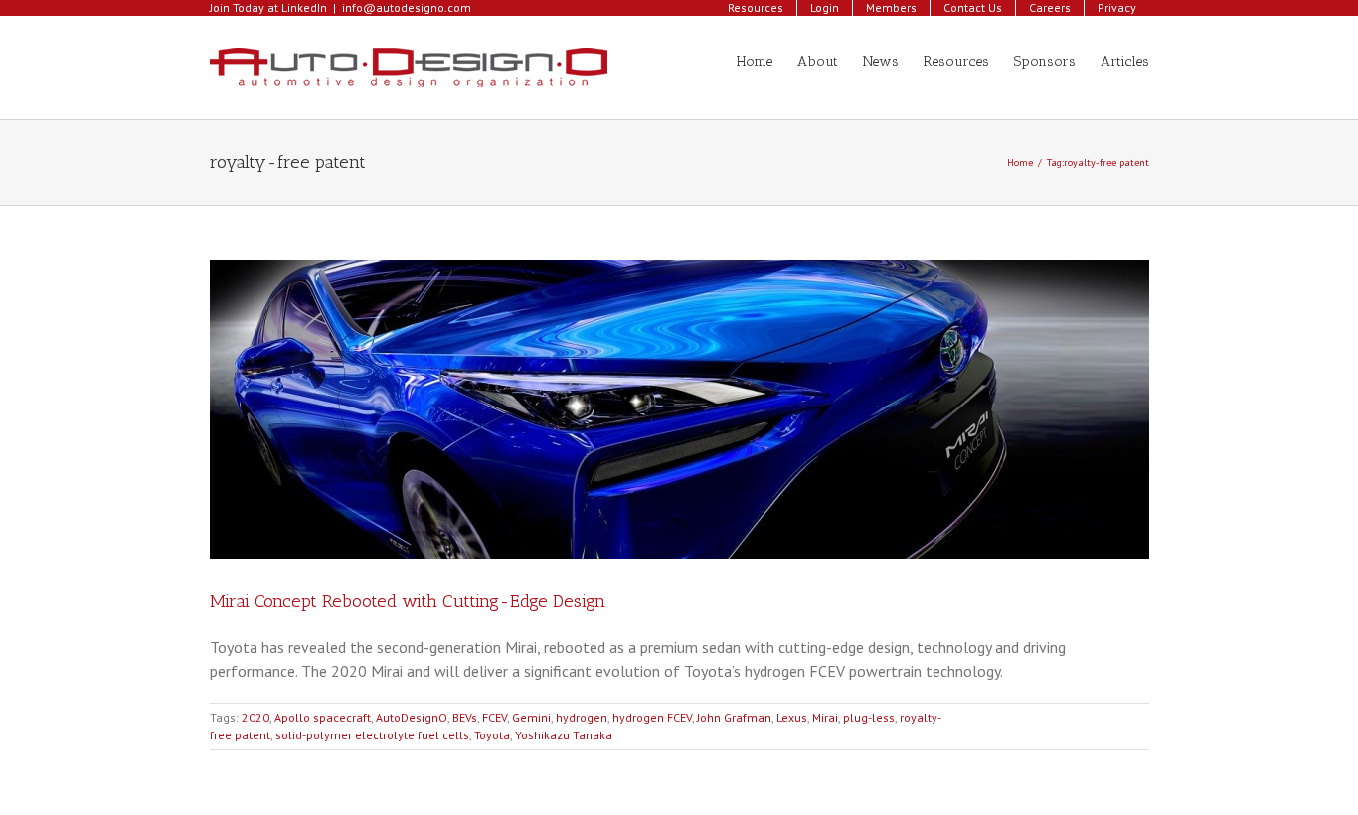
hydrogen (581, 717)
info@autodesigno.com (406, 7)
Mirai (825, 717)
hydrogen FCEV (652, 717)
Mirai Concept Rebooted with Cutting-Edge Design (407, 601)
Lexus (791, 717)
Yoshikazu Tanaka (563, 735)
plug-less (869, 717)
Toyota (492, 735)
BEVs (464, 717)
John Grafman (734, 717)
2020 (255, 717)
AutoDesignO (411, 717)
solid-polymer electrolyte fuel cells (372, 735)
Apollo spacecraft (322, 717)
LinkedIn (304, 7)
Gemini (531, 717)
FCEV (494, 717)
